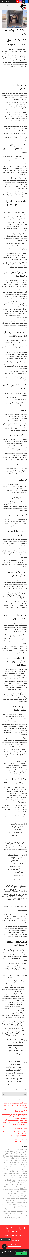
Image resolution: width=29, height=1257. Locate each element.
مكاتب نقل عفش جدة (19, 1204)
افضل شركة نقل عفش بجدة (15, 1158)
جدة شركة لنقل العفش (12, 1162)
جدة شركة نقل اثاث (20, 1164)
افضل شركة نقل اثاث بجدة (13, 1156)
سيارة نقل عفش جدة (17, 1175)
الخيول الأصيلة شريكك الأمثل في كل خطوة (15, 1103)
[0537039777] (3, 1246)
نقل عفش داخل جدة (14, 1218)
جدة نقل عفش (22, 1166)
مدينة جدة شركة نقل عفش (15, 1202)
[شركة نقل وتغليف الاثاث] (14, 10)
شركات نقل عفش (16, 1181)
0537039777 (10, 1246)
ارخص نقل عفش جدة (16, 1152)
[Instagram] (20, 1)
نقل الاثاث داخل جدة (15, 1207)
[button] (7, 6)
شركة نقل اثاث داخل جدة (11, 1189)
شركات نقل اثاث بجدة (18, 1180)
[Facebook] (26, 1)
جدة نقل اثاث (8, 1164)
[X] (23, 1)
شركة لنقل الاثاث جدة (12, 1184)
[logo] (23, 6)
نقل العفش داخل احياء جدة (14, 1211)
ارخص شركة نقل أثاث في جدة (15, 1149)
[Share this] (25, 1089)
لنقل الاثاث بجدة (17, 1200)
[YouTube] (17, 1)
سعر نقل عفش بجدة (17, 1169)
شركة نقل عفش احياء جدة (18, 1191)
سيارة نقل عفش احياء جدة (13, 1173)
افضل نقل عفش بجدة (20, 1160)
